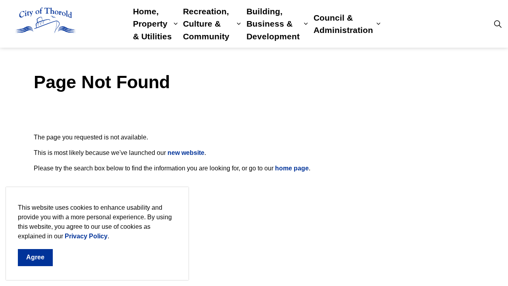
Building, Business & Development (273, 24)
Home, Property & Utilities (152, 24)
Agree (35, 257)
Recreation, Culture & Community (206, 24)
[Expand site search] (497, 24)
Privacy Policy (86, 236)
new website (185, 152)
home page (292, 168)
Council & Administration (343, 24)
